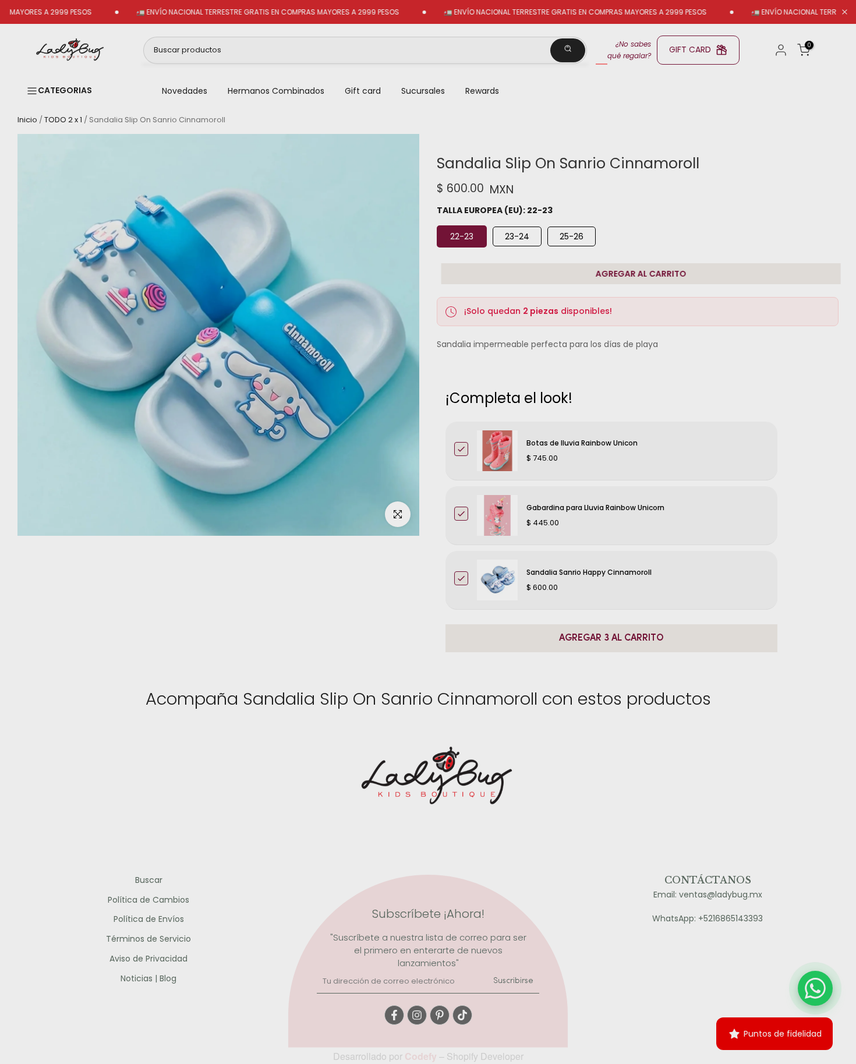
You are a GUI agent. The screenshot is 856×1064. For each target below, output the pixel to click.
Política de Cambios (148, 900)
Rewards (482, 91)
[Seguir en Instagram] (417, 1015)
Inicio (27, 119)
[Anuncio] (236, 12)
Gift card (363, 91)
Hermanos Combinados (276, 91)
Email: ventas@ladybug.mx (707, 894)
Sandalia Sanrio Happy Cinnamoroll (589, 572)
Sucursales (423, 91)
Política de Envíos (149, 919)
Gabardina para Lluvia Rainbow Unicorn (595, 507)
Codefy (422, 1056)
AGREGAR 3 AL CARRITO (611, 638)
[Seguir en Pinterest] (440, 1015)
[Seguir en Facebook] (394, 1015)
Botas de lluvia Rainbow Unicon (582, 443)
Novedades (184, 91)
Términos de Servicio (148, 939)
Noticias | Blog (148, 978)
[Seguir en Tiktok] (462, 1015)
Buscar (148, 880)
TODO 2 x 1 (63, 119)
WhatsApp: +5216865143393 (707, 918)
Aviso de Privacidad (148, 958)
